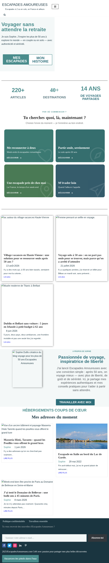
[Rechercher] (5, 15)
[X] (9, 545)
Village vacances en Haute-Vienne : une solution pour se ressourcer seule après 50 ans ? (26, 258)
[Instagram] (15, 545)
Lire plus (7, 277)
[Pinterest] (26, 545)
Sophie (7, 447)
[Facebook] (4, 545)
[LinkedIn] (20, 545)
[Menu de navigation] (55, 6)
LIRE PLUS (8, 458)
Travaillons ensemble (38, 521)
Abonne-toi (97, 538)
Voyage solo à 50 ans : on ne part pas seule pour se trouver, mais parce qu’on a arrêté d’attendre (81, 258)
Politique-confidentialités (14, 521)
